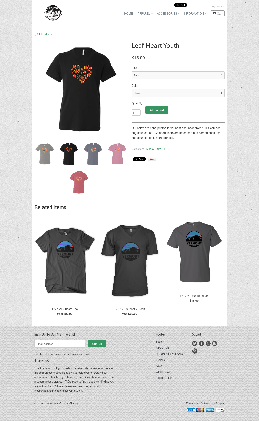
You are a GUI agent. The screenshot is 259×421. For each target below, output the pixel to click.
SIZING (160, 360)
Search (160, 341)
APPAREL (145, 13)
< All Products (43, 34)
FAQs (159, 366)
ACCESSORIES (168, 13)
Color (135, 85)
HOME (128, 13)
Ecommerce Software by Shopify (205, 403)
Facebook (201, 343)
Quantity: (137, 103)
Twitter (194, 343)
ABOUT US (162, 347)
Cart (219, 13)
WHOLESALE (164, 372)
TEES (165, 149)
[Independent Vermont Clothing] (64, 13)
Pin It (152, 159)
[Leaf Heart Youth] (80, 89)
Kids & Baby (153, 149)
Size (134, 68)
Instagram (214, 343)
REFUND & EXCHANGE (170, 354)
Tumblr (208, 343)
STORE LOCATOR (166, 378)
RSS (194, 351)
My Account (218, 6)
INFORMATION (195, 13)
